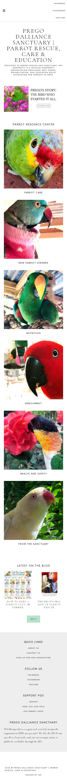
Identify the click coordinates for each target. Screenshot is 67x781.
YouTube (60, 17)
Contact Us (33, 653)
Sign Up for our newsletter (33, 657)
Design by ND (33, 775)
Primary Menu (2, 10)
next (33, 619)
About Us (33, 648)
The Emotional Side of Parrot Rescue (49, 604)
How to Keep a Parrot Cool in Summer (18, 604)
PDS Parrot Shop (33, 711)
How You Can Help (33, 706)
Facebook (59, 3)
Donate (33, 701)
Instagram (59, 10)
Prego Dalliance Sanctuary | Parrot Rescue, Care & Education (33, 45)
